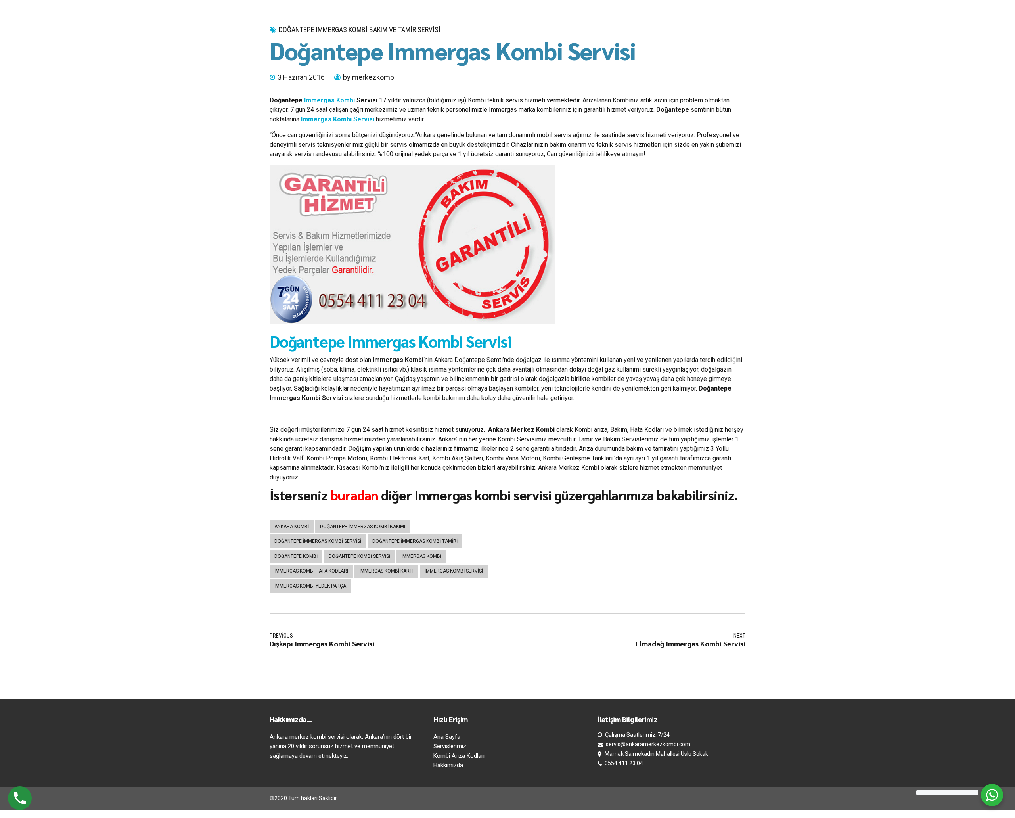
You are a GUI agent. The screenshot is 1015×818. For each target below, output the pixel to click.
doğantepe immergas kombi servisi (317, 541)
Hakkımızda (448, 765)
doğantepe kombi (296, 556)
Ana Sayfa (446, 736)
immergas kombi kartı (386, 571)
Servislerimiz (449, 746)
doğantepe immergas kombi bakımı (362, 526)
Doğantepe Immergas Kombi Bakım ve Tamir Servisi (359, 29)
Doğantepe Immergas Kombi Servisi (390, 341)
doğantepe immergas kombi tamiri (415, 541)
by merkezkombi (369, 77)
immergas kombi (421, 556)
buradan (354, 495)
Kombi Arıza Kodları (459, 755)
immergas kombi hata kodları (311, 571)
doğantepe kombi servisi (359, 556)
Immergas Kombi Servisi (337, 119)
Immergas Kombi (329, 100)
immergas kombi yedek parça (310, 586)
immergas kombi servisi (454, 571)
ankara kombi (291, 526)
